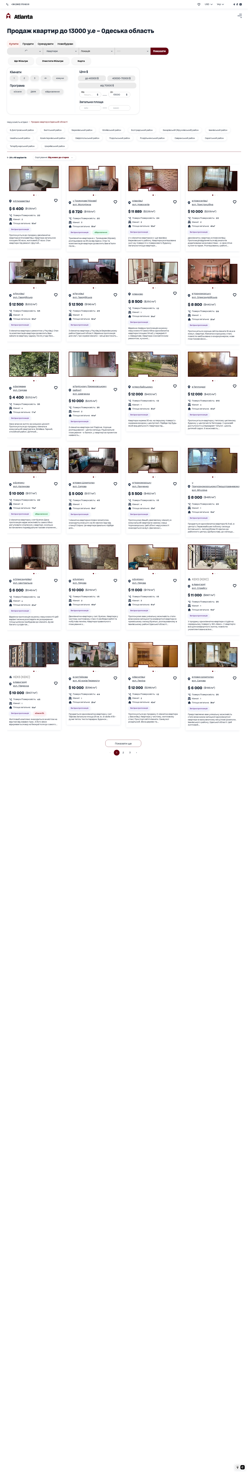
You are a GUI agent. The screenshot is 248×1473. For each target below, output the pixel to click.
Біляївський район (111, 130)
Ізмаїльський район (20, 138)
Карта (81, 61)
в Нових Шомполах (84, 482)
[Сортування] (72, 157)
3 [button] (130, 752)
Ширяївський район (55, 146)
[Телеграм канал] (234, 4)
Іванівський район (218, 130)
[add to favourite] (199, 4)
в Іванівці (137, 200)
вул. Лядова (79, 583)
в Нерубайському (142, 387)
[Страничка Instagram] (240, 4)
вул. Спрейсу (199, 588)
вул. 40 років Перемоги (86, 680)
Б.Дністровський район (22, 130)
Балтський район (53, 130)
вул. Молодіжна (82, 204)
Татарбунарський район (22, 146)
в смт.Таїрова (80, 677)
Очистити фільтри (52, 61)
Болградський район (142, 130)
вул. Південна (21, 685)
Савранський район (185, 138)
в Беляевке (19, 386)
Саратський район (214, 138)
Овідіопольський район (87, 138)
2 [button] (123, 752)
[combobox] (23, 51)
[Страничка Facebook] (237, 4)
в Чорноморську (201, 293)
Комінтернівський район (52, 138)
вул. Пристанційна (202, 204)
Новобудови (65, 43)
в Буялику (19, 482)
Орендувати (45, 43)
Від (82, 92)
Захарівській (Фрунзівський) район (181, 130)
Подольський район (119, 138)
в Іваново (137, 294)
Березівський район (82, 130)
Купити (13, 43)
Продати (28, 43)
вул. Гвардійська (23, 297)
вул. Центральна (22, 583)
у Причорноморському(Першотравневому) (214, 484)
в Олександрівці (22, 579)
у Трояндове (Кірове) (85, 200)
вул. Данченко (140, 486)
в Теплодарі (198, 387)
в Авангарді (198, 584)
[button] (14, 78)
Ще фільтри (21, 61)
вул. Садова (20, 390)
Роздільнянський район (152, 138)
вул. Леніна (138, 680)
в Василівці (138, 677)
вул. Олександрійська (204, 297)
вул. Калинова (21, 486)
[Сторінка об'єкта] (10, 201)
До (111, 92)
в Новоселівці (200, 200)
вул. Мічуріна (199, 490)
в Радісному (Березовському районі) (90, 388)
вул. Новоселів (140, 204)
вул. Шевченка (81, 394)
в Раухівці (18, 293)
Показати (159, 51)
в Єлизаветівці (21, 201)
